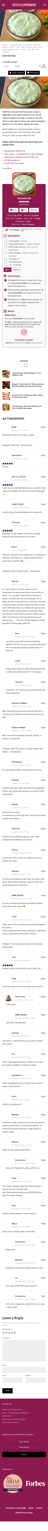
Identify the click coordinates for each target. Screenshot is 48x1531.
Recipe (40, 47)
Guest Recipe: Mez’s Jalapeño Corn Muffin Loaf (26, 374)
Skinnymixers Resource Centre (14, 1419)
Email (4, 1375)
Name (4, 1365)
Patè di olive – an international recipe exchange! (23, 154)
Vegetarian (5, 52)
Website (28, 1375)
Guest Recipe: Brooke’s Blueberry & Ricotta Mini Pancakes (26, 407)
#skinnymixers (36, 343)
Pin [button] (25, 210)
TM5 (33, 49)
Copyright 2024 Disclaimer (16, 1508)
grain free (5, 47)
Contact (39, 1508)
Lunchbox (29, 47)
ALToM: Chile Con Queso (14, 163)
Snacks (23, 49)
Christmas (5, 45)
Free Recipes (27, 45)
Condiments (14, 45)
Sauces (18, 49)
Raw (35, 47)
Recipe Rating (6, 1329)
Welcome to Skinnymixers (12, 1409)
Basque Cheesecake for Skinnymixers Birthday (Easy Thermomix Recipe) (28, 385)
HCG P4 (12, 47)
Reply (43, 427)
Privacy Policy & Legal (24, 1513)
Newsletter (6, 1416)
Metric (7, 270)
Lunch (23, 47)
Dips (20, 45)
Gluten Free (36, 45)
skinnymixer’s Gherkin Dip (14, 151)
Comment (6, 1338)
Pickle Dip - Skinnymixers (21, 445)
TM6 (37, 49)
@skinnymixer (18, 343)
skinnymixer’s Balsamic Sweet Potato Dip (21, 157)
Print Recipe (34, 73)
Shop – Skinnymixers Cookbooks (15, 1413)
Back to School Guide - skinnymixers (25, 571)
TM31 (28, 49)
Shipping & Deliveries (10, 1422)
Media (31, 1508)
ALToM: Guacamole (12, 160)
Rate (35, 210)
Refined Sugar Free (8, 49)
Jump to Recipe (17, 73)
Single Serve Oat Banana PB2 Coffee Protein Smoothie (27, 396)
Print (15, 210)
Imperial (16, 270)
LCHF (18, 47)
